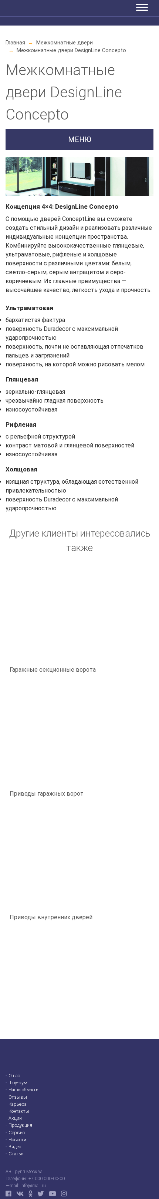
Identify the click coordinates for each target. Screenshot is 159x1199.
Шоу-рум (18, 1083)
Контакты (19, 1111)
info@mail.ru (33, 1185)
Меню (79, 139)
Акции (15, 1118)
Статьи (16, 1154)
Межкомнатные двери (64, 43)
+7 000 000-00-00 (46, 1178)
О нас (14, 1076)
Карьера (18, 1104)
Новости (17, 1140)
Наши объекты (24, 1090)
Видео (15, 1147)
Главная (15, 43)
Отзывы (18, 1097)
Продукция (20, 1125)
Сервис (17, 1133)
